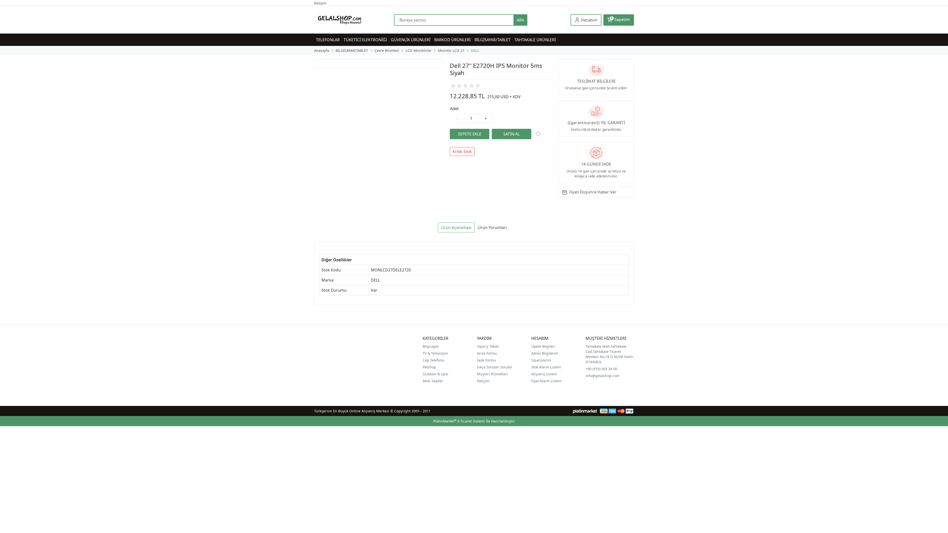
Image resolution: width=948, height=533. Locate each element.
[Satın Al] (511, 134)
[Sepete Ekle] (469, 134)
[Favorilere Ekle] (538, 134)
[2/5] (456, 86)
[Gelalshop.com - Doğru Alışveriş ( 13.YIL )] (354, 20)
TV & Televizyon (435, 353)
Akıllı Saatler (433, 381)
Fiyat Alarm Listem (546, 381)
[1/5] (453, 86)
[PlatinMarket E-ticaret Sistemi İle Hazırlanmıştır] (585, 411)
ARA (520, 20)
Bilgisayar (431, 346)
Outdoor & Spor (436, 374)
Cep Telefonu (433, 360)
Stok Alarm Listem (546, 367)
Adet (454, 108)
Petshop (429, 367)
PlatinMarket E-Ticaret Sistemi (459, 421)
